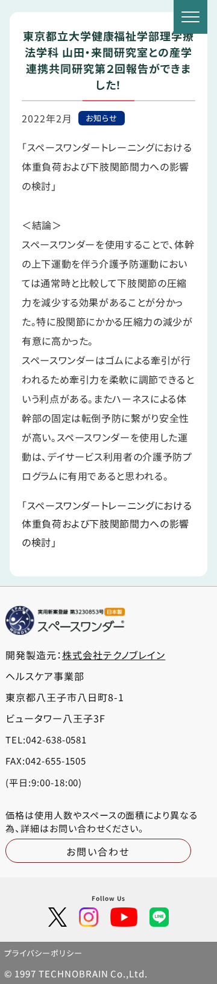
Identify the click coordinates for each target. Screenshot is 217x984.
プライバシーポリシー (43, 953)
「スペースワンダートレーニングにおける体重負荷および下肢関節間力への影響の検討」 (107, 523)
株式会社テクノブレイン (114, 655)
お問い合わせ (98, 851)
